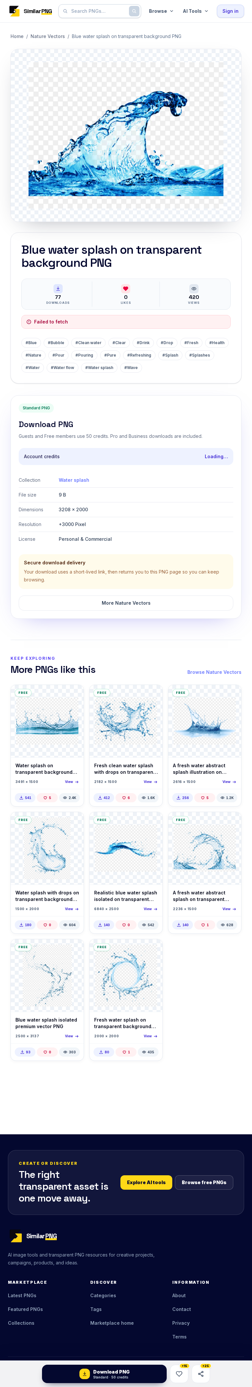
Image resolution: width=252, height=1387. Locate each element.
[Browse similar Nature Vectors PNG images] (73, 695)
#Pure (110, 355)
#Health (216, 342)
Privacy (181, 1323)
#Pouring (84, 355)
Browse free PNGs (204, 1182)
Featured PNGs (25, 1309)
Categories (103, 1295)
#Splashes (199, 355)
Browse (158, 11)
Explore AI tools (146, 1182)
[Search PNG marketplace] (134, 11)
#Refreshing (139, 355)
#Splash (170, 355)
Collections (21, 1323)
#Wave (131, 367)
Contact (181, 1309)
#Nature (33, 355)
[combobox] (98, 11)
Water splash (74, 480)
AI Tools (192, 11)
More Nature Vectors (126, 603)
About (179, 1295)
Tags (96, 1309)
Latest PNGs (22, 1295)
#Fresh (191, 342)
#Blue (31, 342)
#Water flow (62, 367)
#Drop (167, 342)
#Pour (58, 355)
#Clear (119, 342)
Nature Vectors (48, 36)
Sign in (230, 11)
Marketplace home (112, 1323)
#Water (33, 367)
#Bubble (56, 342)
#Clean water (88, 342)
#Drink (143, 342)
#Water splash (99, 367)
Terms (179, 1336)
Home (17, 36)
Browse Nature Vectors (214, 672)
